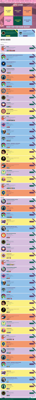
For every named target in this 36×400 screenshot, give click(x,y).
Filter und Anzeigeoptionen (4, 42)
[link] (18, 48)
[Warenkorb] (33, 1)
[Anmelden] (34, 1)
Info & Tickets (31, 48)
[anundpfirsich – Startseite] (2, 1)
